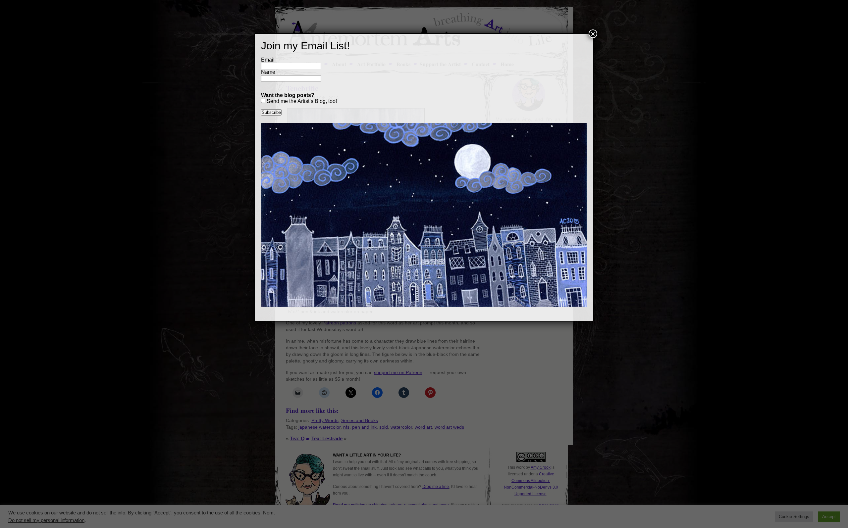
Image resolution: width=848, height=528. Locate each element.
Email (268, 60)
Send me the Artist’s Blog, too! (301, 101)
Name (268, 72)
